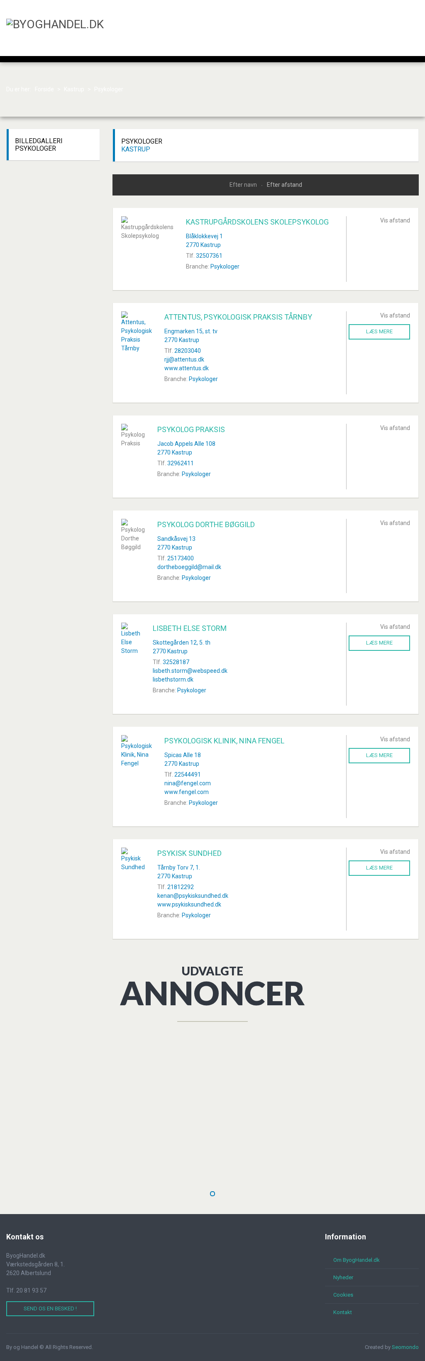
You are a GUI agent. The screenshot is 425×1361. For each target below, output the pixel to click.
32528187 (176, 662)
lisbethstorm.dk (173, 679)
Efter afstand (284, 184)
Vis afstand (395, 220)
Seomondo (405, 1347)
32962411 (180, 463)
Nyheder (343, 1277)
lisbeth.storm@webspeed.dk (190, 670)
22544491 (187, 774)
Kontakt (342, 1312)
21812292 (180, 887)
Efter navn (244, 184)
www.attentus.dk (186, 368)
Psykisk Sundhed (189, 853)
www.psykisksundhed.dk (189, 904)
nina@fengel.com (187, 783)
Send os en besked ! (50, 1308)
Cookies (343, 1295)
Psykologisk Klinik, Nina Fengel (224, 740)
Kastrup (135, 149)
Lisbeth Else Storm (190, 628)
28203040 (187, 350)
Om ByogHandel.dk (356, 1260)
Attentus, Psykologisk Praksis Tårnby (238, 317)
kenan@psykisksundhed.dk (192, 895)
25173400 (180, 558)
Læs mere (379, 331)
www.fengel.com (186, 792)
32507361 (209, 255)
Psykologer (224, 266)
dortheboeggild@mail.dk (189, 567)
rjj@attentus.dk (184, 359)
